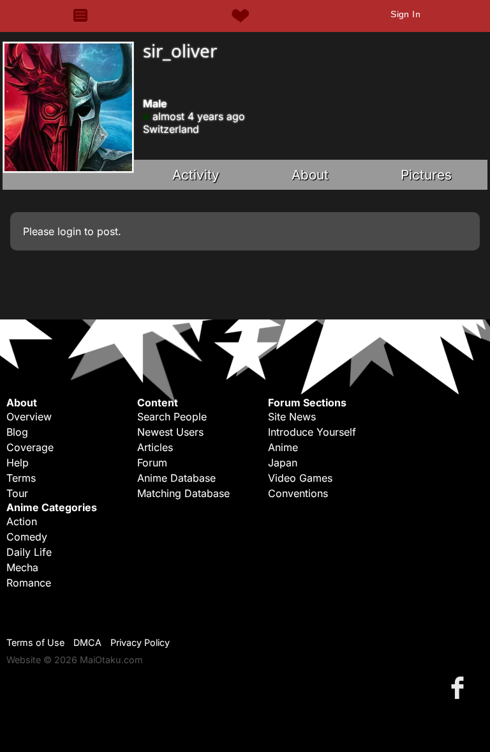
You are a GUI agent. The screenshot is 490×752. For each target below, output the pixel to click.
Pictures (426, 175)
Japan (282, 462)
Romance (28, 582)
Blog (17, 432)
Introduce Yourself (312, 432)
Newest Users (170, 432)
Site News (292, 416)
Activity (195, 175)
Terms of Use (35, 642)
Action (21, 521)
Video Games (300, 478)
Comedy (26, 536)
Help (17, 462)
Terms (21, 478)
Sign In (405, 14)
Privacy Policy (140, 642)
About (310, 175)
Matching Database (183, 493)
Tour (17, 493)
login (69, 231)
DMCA (87, 642)
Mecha (22, 567)
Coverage (30, 447)
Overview (29, 416)
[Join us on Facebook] (460, 687)
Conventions (298, 493)
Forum (152, 462)
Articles (155, 447)
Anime (283, 447)
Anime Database (176, 478)
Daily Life (29, 552)
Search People (172, 416)
